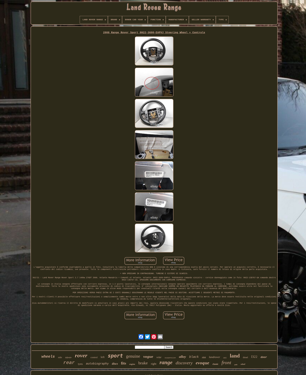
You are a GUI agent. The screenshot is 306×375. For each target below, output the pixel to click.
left (103, 357)
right (153, 363)
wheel (243, 364)
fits (123, 363)
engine (132, 364)
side (60, 357)
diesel (245, 357)
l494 (204, 357)
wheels (48, 357)
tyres (80, 364)
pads (235, 364)
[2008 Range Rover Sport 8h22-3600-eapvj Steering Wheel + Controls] (154, 51)
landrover (214, 357)
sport (115, 356)
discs (115, 363)
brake (143, 363)
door (264, 357)
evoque (202, 362)
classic (215, 364)
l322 (254, 357)
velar (158, 357)
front (226, 362)
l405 (225, 358)
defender (68, 357)
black (194, 357)
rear (69, 362)
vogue (148, 356)
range (166, 362)
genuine (133, 356)
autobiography (97, 363)
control (94, 357)
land (235, 356)
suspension (170, 358)
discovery (184, 362)
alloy (182, 357)
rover (81, 355)
